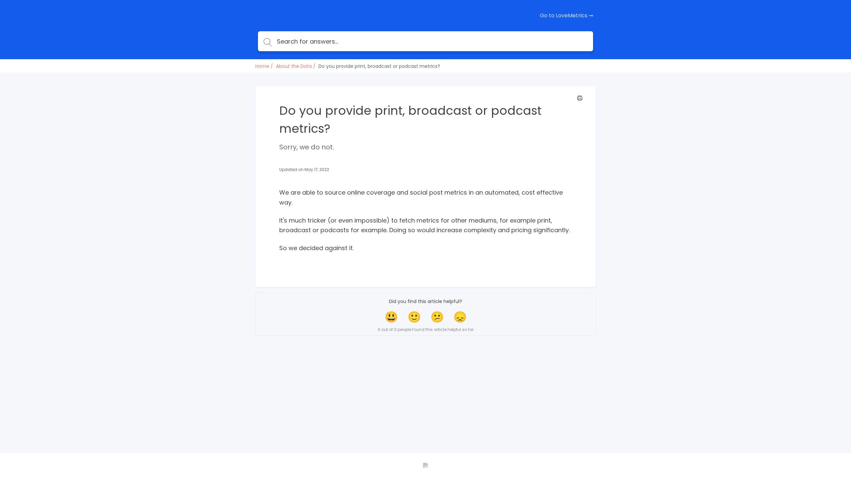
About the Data (294, 66)
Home (262, 66)
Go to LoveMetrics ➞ (566, 15)
